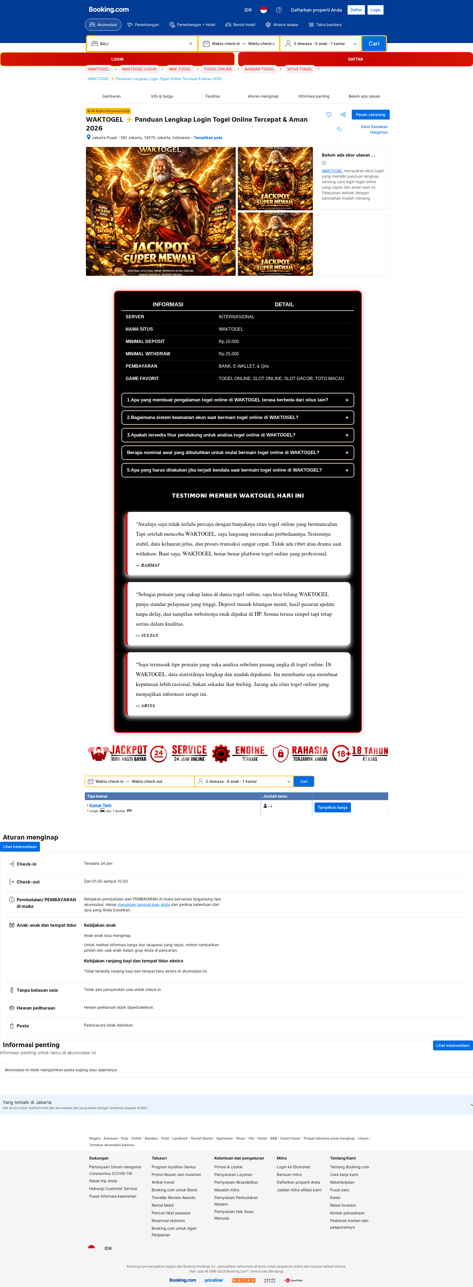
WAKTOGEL (98, 69)
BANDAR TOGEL (260, 69)
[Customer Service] (278, 9)
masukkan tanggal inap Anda (144, 904)
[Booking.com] (109, 10)
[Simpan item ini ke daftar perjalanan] (328, 114)
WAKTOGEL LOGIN (139, 69)
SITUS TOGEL (300, 69)
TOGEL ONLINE (218, 69)
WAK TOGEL (180, 69)
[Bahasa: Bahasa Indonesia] (263, 9)
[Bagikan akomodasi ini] (343, 114)
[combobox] (143, 44)
